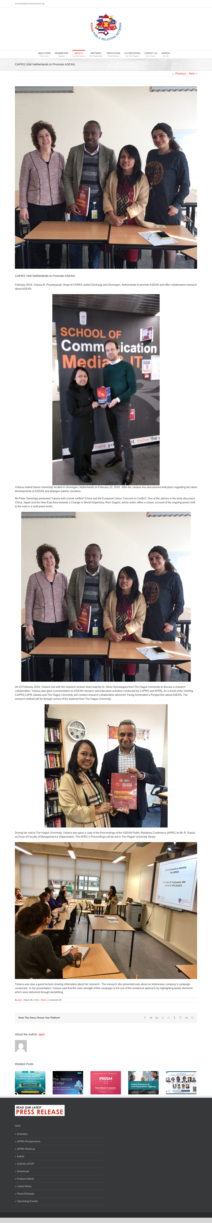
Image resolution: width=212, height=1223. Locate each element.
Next (191, 73)
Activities (22, 1134)
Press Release (25, 1193)
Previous (180, 73)
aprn (20, 1000)
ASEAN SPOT (25, 1163)
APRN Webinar (26, 1149)
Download (23, 1171)
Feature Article (25, 1178)
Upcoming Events (27, 1201)
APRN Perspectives (28, 1141)
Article (43, 1000)
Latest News (24, 1186)
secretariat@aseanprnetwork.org (29, 3)
